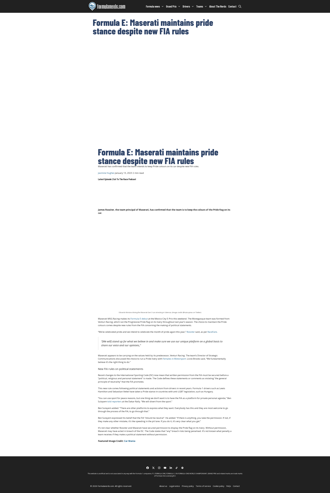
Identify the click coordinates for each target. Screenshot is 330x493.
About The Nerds (217, 6)
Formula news (153, 6)
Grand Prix (171, 6)
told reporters (114, 401)
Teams (199, 6)
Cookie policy (218, 486)
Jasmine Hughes (106, 172)
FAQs (228, 486)
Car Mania (129, 441)
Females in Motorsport (174, 358)
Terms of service (203, 486)
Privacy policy (188, 486)
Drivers (186, 6)
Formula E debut (139, 318)
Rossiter (191, 331)
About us (163, 486)
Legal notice (174, 486)
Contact (232, 6)
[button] (239, 6)
